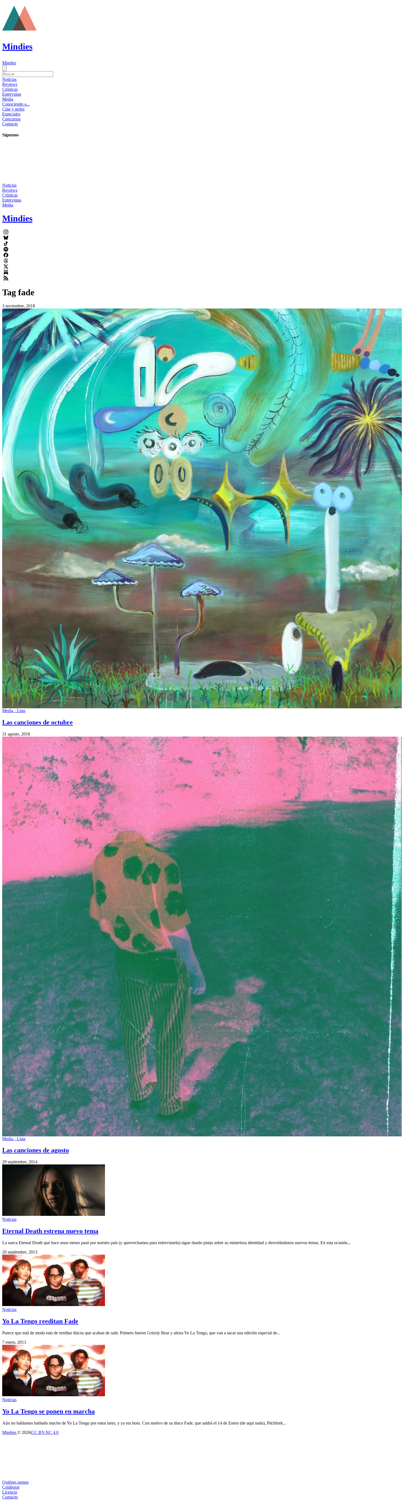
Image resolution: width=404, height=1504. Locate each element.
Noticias (9, 79)
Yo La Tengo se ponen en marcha (48, 1411)
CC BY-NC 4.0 (45, 1432)
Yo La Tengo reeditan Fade (40, 1321)
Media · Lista (13, 710)
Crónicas (10, 89)
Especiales (11, 114)
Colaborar (11, 1487)
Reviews (9, 84)
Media (7, 99)
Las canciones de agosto (35, 1150)
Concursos (11, 119)
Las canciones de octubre (37, 722)
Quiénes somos (15, 1482)
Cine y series (13, 109)
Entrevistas (11, 94)
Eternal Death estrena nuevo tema (50, 1231)
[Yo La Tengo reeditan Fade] (53, 1304)
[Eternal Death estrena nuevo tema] (53, 1214)
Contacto (10, 124)
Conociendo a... (16, 104)
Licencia (9, 1492)
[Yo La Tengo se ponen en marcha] (53, 1394)
